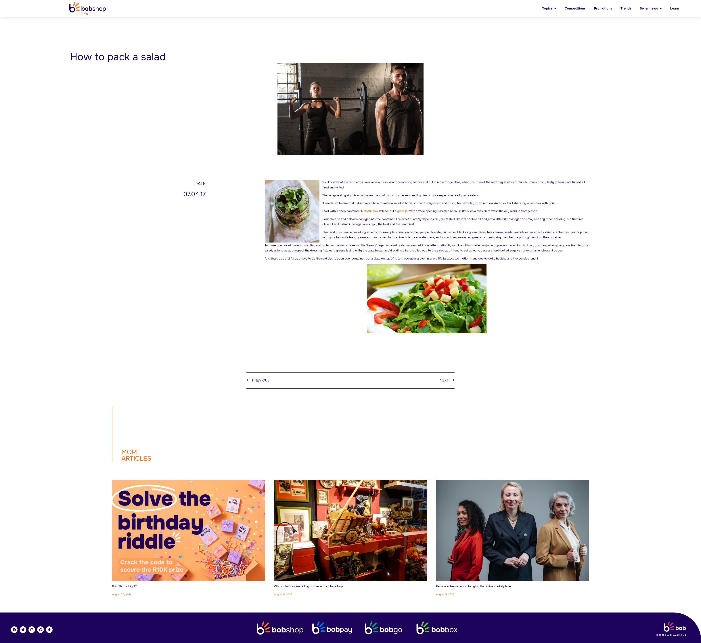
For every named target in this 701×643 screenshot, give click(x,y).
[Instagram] (31, 629)
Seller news (649, 8)
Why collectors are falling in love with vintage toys (308, 586)
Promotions (603, 8)
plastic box (370, 211)
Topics (547, 8)
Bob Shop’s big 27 (124, 586)
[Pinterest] (40, 629)
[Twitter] (23, 629)
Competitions (575, 8)
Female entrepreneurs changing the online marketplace (473, 586)
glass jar (403, 211)
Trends (625, 8)
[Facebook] (14, 629)
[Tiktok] (49, 629)
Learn (674, 8)
